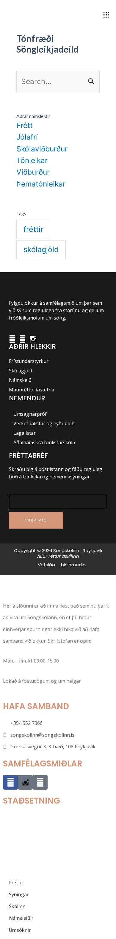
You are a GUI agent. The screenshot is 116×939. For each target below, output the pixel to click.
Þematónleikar (40, 183)
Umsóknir (20, 930)
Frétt (24, 125)
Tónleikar (32, 160)
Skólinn (17, 906)
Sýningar (19, 894)
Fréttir (16, 882)
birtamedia (73, 565)
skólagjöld (41, 249)
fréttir (33, 229)
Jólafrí (27, 136)
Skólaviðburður (42, 148)
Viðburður (33, 171)
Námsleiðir (21, 918)
